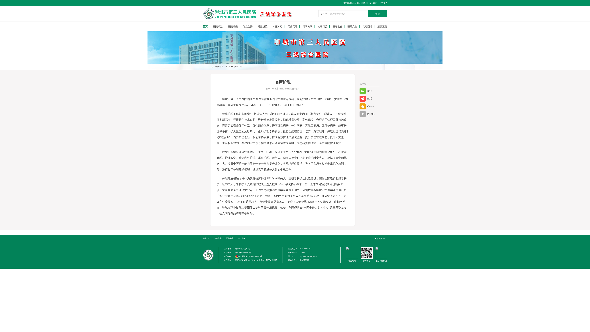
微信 (369, 91)
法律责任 (241, 238)
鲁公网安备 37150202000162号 (250, 256)
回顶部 (371, 114)
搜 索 (377, 14)
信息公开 (248, 26)
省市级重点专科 (232, 66)
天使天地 (292, 26)
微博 (369, 98)
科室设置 (220, 66)
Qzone (370, 106)
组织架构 (218, 238)
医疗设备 (337, 26)
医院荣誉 (230, 238)
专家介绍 (278, 26)
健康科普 (322, 26)
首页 (205, 26)
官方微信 (383, 3)
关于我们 (206, 238)
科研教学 (307, 26)
